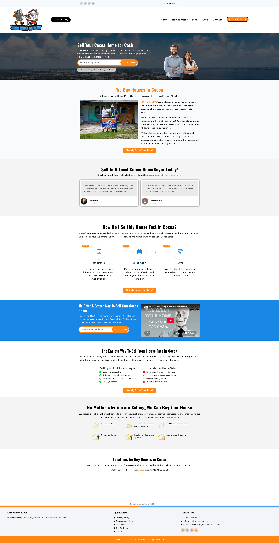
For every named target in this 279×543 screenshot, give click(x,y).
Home (164, 19)
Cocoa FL (127, 504)
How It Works (180, 19)
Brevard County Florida (147, 504)
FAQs (205, 19)
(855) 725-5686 (125, 319)
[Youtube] (93, 3)
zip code (140, 470)
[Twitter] (85, 3)
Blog (194, 19)
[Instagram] (89, 3)
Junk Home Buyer (149, 101)
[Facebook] (81, 3)
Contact (217, 19)
